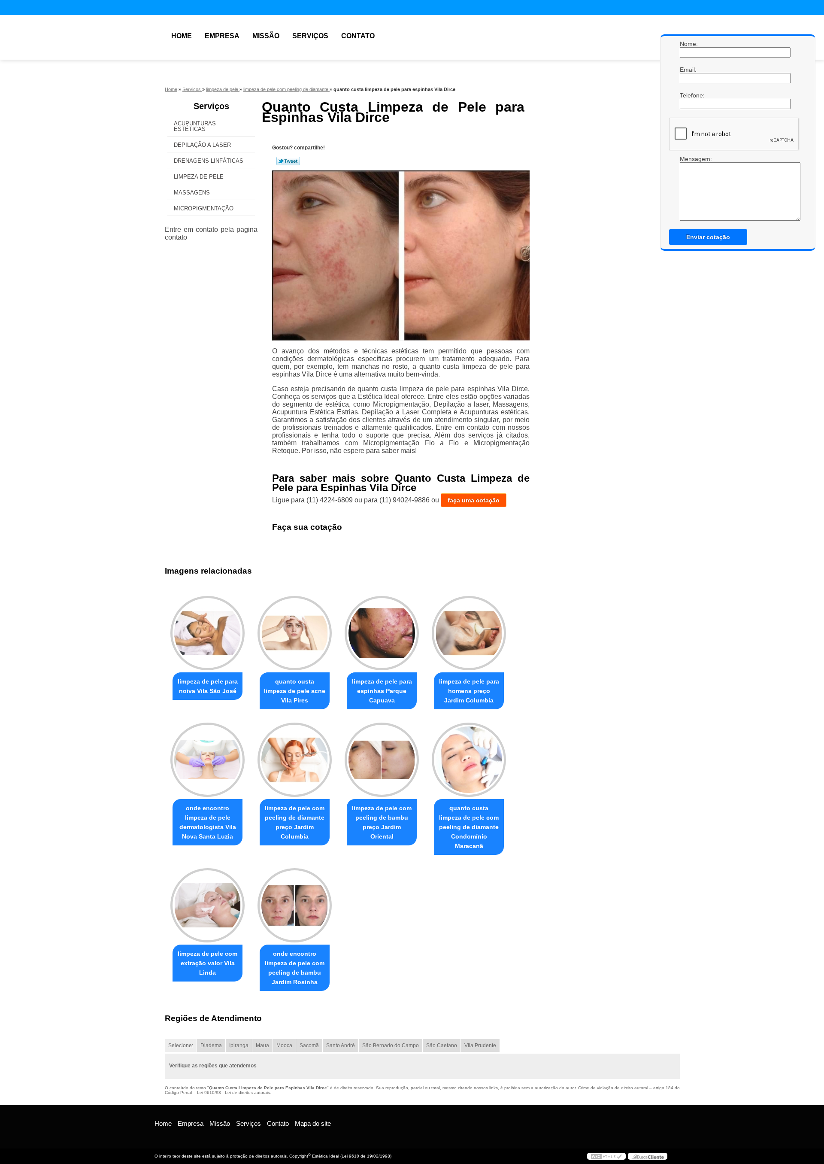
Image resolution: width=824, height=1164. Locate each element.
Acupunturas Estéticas (195, 126)
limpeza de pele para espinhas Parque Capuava (382, 691)
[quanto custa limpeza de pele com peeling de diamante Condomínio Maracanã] (469, 760)
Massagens (192, 192)
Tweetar (288, 161)
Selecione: (180, 1045)
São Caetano (441, 1045)
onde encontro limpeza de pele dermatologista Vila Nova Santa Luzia (207, 822)
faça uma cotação (474, 500)
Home (181, 36)
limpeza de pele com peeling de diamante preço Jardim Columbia (294, 822)
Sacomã (309, 1045)
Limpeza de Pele (199, 176)
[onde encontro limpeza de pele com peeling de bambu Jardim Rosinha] (295, 905)
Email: (688, 69)
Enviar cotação (708, 237)
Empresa (222, 36)
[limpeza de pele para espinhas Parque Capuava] (382, 633)
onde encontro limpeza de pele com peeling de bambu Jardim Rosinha (294, 967)
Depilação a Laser (202, 145)
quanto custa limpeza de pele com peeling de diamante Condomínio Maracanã (469, 827)
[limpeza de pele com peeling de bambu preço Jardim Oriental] (382, 760)
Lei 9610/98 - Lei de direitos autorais (233, 1092)
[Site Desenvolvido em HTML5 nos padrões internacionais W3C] (606, 1156)
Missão (265, 36)
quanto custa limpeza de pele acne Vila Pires (294, 691)
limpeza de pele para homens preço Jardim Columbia (469, 691)
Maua (262, 1045)
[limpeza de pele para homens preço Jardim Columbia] (469, 633)
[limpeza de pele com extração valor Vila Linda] (207, 905)
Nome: (688, 43)
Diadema (211, 1045)
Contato (358, 36)
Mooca (284, 1045)
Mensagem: (688, 188)
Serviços (310, 36)
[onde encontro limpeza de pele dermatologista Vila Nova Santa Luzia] (207, 760)
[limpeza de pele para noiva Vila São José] (207, 633)
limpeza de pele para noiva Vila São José (208, 686)
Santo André (340, 1045)
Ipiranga (238, 1045)
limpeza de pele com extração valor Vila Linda (207, 963)
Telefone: (688, 95)
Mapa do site (313, 1123)
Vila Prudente (480, 1045)
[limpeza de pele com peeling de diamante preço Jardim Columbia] (295, 760)
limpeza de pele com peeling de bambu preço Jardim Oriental (382, 822)
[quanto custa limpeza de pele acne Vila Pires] (295, 633)
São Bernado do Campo (390, 1045)
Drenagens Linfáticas (208, 161)
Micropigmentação (203, 208)
